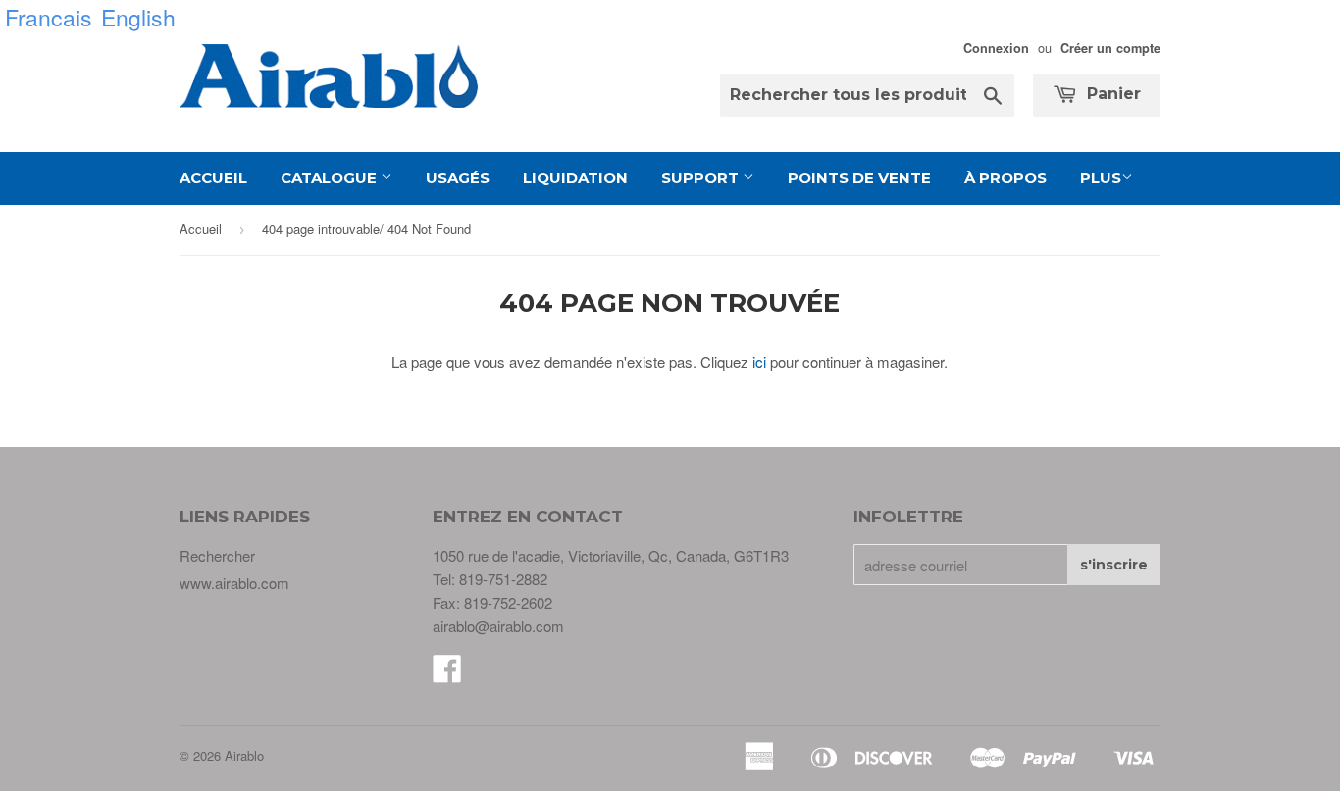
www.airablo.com (234, 582)
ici (759, 361)
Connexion (996, 48)
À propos (1005, 178)
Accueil (213, 178)
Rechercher (217, 555)
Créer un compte (1110, 48)
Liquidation (575, 178)
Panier (1111, 93)
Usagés (458, 178)
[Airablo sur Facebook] (447, 674)
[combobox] (867, 95)
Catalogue (331, 178)
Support (702, 178)
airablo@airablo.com (498, 626)
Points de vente (859, 178)
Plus (1100, 178)
